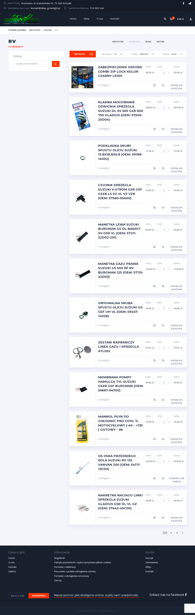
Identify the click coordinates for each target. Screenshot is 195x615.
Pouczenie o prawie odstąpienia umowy (75, 571)
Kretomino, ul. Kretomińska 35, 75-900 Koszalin (46, 3)
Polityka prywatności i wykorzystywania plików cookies (82, 562)
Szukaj (56, 64)
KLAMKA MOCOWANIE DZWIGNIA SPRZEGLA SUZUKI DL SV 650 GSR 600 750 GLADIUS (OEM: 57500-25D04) (120, 110)
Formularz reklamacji (65, 566)
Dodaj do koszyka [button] (177, 87)
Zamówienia (151, 562)
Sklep (148, 566)
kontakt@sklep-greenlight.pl (45, 8)
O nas (11, 562)
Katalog (79, 54)
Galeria (12, 571)
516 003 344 (97, 8)
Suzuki (48, 30)
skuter (160, 41)
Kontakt (12, 566)
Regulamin (59, 557)
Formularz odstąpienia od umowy (71, 575)
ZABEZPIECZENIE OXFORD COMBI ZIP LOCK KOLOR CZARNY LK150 (120, 71)
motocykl (35, 30)
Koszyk (149, 557)
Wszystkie (117, 41)
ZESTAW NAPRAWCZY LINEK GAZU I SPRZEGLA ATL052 (118, 347)
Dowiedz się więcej (176, 480)
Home (11, 557)
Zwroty (58, 580)
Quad (148, 41)
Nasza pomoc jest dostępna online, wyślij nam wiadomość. (96, 595)
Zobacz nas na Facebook (167, 595)
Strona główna (17, 30)
